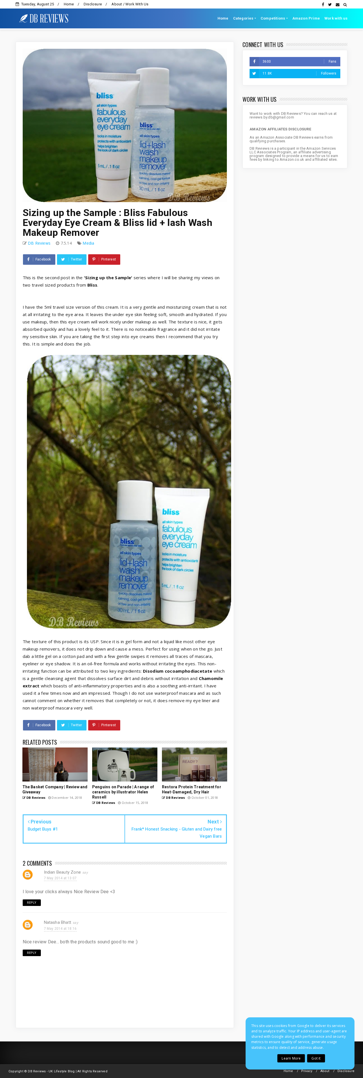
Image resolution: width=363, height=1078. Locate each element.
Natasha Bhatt (57, 922)
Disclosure (93, 4)
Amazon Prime (306, 18)
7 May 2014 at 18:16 (60, 929)
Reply (32, 903)
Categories (243, 18)
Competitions (273, 18)
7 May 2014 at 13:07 (60, 878)
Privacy (306, 1071)
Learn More (291, 1058)
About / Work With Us (129, 4)
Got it (315, 1058)
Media (88, 243)
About (325, 1071)
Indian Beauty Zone (62, 872)
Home (69, 4)
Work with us (335, 18)
